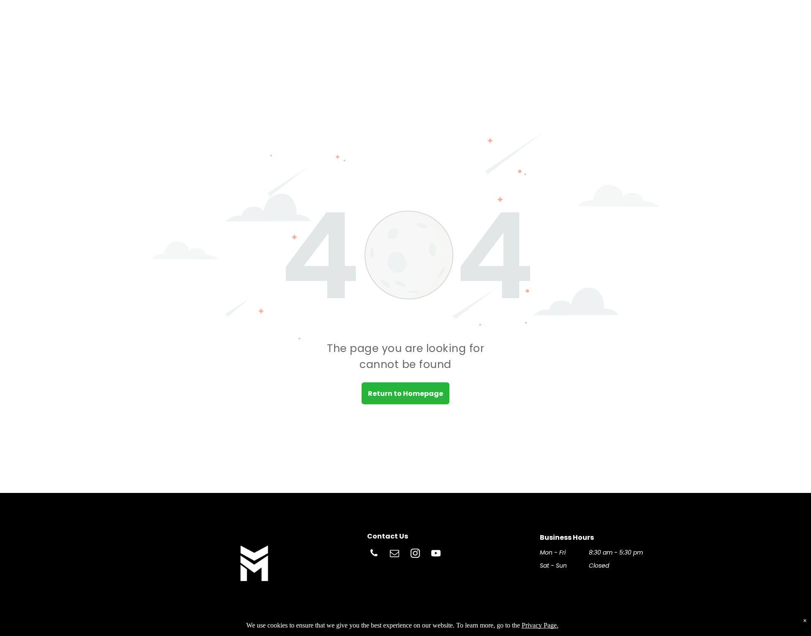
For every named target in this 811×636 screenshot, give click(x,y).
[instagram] (415, 554)
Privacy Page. (540, 625)
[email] (394, 554)
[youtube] (436, 554)
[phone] (374, 554)
